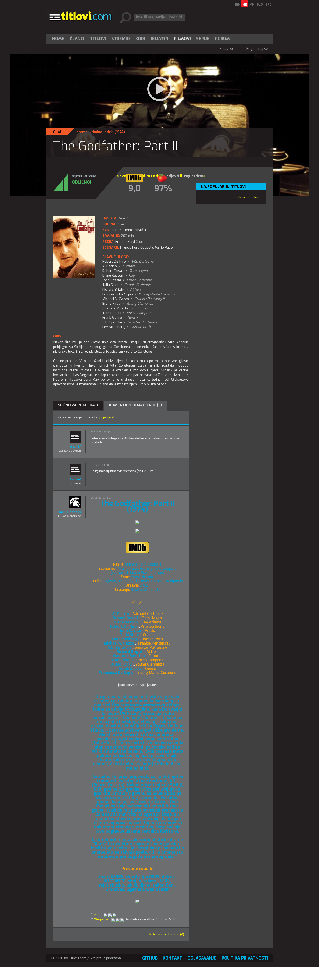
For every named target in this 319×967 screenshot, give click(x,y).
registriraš (194, 176)
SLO (260, 4)
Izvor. (96, 914)
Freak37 (75, 446)
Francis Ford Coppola (136, 247)
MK (251, 4)
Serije (202, 39)
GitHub (150, 958)
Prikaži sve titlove (248, 197)
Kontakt (172, 958)
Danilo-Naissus (70, 512)
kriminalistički (101, 131)
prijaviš (172, 176)
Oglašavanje (202, 958)
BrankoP (75, 479)
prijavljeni (106, 417)
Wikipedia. (101, 919)
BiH (237, 4)
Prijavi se (227, 48)
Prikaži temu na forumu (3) (165, 934)
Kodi (140, 39)
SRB (268, 4)
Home (58, 39)
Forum (222, 39)
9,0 (134, 188)
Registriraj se (257, 48)
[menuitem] (59, 39)
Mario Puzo (164, 247)
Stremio (120, 39)
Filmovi (182, 39)
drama (82, 131)
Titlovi (98, 39)
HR (245, 4)
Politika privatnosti (245, 958)
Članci (77, 39)
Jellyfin (159, 39)
